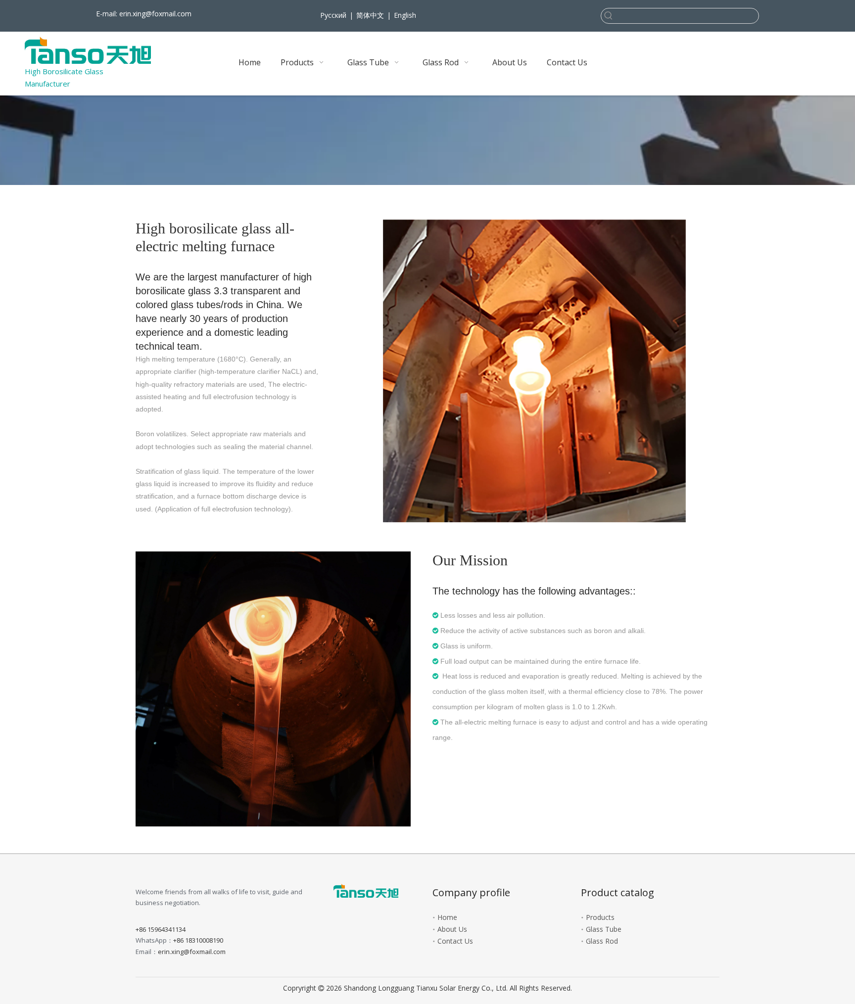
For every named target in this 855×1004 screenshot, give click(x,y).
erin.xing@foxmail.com (155, 13)
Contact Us (455, 941)
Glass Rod (602, 941)
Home (447, 917)
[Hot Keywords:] (608, 15)
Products (600, 917)
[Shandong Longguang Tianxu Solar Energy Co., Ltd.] (365, 891)
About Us (452, 929)
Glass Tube (603, 929)
